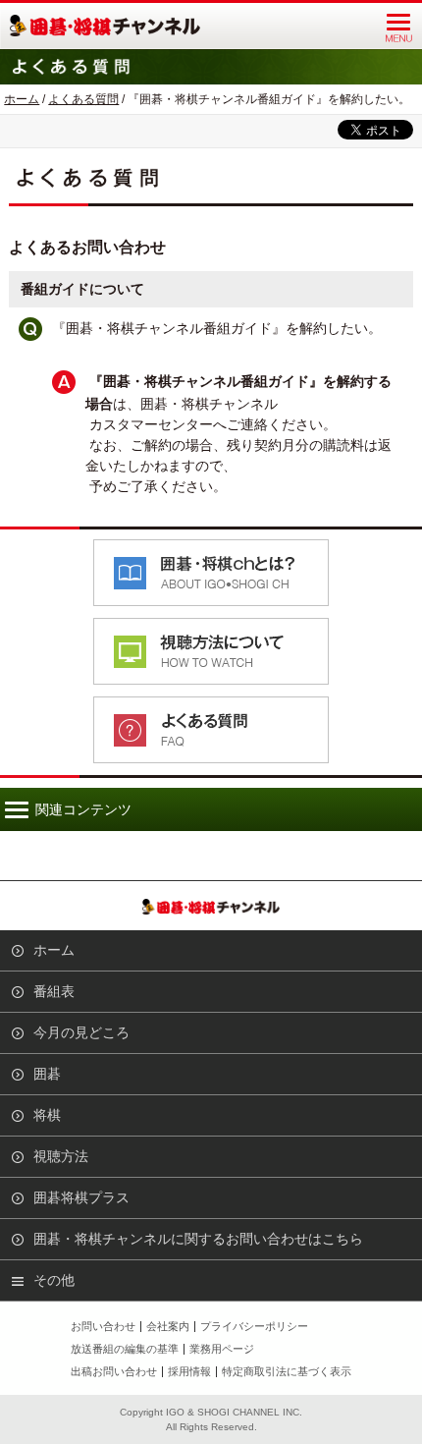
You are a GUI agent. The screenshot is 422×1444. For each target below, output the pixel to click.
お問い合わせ (103, 1326)
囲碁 (47, 1074)
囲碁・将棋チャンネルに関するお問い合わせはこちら (198, 1239)
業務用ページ (221, 1349)
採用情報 (189, 1371)
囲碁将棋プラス (81, 1197)
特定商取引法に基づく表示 (286, 1371)
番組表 (54, 991)
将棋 (47, 1115)
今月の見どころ (81, 1032)
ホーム (21, 99)
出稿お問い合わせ (114, 1371)
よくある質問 (83, 99)
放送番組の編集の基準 (125, 1349)
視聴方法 (60, 1156)
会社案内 (167, 1326)
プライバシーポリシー (254, 1326)
